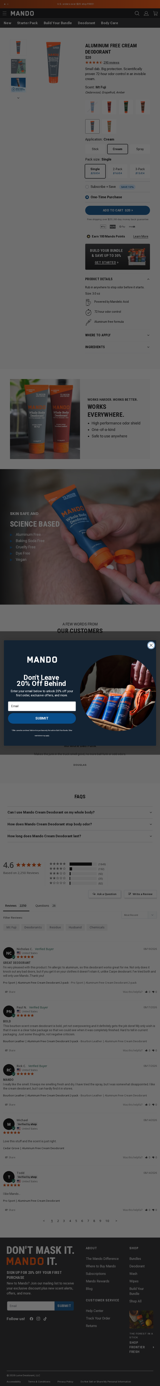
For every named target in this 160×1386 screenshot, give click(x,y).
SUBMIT (42, 718)
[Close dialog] (151, 645)
